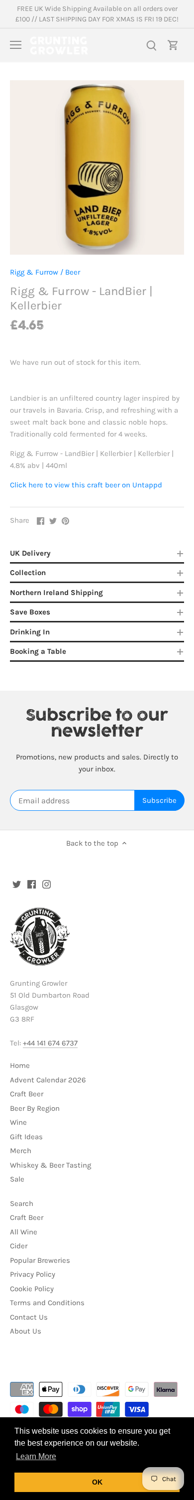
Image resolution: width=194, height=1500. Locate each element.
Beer (72, 272)
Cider (18, 1245)
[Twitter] (16, 884)
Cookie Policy (32, 1288)
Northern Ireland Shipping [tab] (56, 592)
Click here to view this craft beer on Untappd (86, 484)
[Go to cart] (173, 45)
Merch (20, 1150)
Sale (17, 1179)
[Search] (151, 45)
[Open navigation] (15, 45)
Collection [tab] (28, 572)
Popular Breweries (40, 1260)
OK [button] (97, 1482)
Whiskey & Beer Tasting (50, 1165)
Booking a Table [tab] (38, 651)
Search (21, 1203)
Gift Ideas (26, 1136)
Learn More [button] (36, 1456)
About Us (25, 1331)
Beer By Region (35, 1108)
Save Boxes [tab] (30, 611)
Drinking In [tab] (30, 631)
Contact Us (29, 1317)
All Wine (23, 1231)
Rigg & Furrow (34, 272)
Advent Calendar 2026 (48, 1079)
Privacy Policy (32, 1274)
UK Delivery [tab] (30, 553)
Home (20, 1065)
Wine (18, 1122)
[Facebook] (31, 884)
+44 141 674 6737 (50, 1043)
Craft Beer (26, 1093)
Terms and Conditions (47, 1302)
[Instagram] (46, 884)
